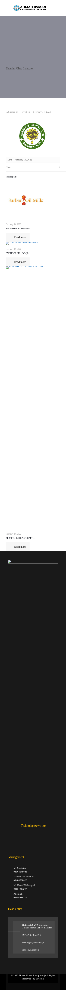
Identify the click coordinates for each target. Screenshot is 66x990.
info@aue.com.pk (30, 949)
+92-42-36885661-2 (31, 935)
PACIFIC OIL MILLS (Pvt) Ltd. (18, 253)
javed (24, 111)
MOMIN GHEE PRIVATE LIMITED (20, 538)
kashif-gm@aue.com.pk (33, 942)
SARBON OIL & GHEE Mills (18, 228)
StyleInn (40, 978)
